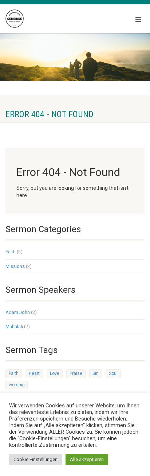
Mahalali (14, 326)
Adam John (17, 312)
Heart (34, 373)
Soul (113, 373)
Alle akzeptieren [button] (87, 459)
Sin (95, 373)
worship (16, 384)
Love (54, 373)
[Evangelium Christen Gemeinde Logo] (50, 18)
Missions (15, 266)
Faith (10, 251)
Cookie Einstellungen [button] (35, 459)
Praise (76, 373)
